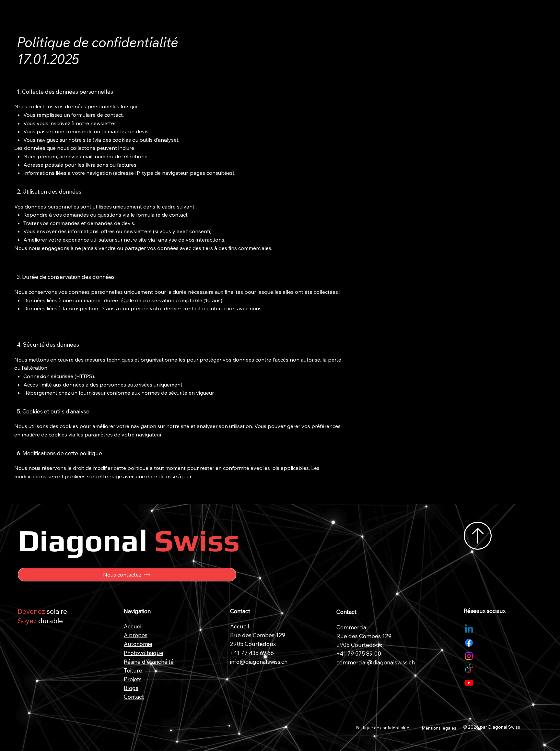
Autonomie (138, 643)
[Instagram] (469, 656)
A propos (135, 635)
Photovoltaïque (143, 653)
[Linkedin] (469, 629)
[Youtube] (469, 682)
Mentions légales (439, 728)
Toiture (133, 670)
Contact (134, 696)
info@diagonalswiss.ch (258, 661)
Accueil (133, 626)
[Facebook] (469, 643)
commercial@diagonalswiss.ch (375, 662)
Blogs (131, 688)
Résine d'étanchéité (149, 661)
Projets (133, 679)
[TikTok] (469, 669)
